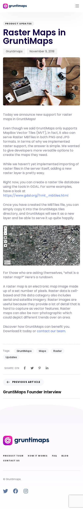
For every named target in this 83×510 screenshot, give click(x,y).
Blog (64, 455)
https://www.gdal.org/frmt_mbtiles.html (35, 195)
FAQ (54, 455)
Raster (57, 351)
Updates (11, 357)
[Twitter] (5, 491)
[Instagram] (25, 491)
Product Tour (13, 455)
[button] (79, 6)
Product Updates (18, 23)
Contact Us (11, 460)
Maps (42, 351)
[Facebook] (15, 491)
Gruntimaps (14, 51)
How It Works (37, 455)
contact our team (51, 331)
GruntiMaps (24, 351)
